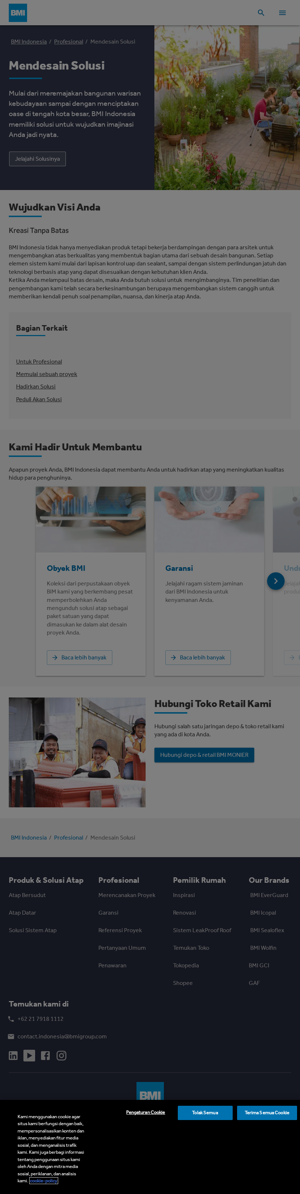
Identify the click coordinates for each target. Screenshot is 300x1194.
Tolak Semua (205, 1112)
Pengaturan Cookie (145, 1112)
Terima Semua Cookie (267, 1112)
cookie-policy (43, 1180)
